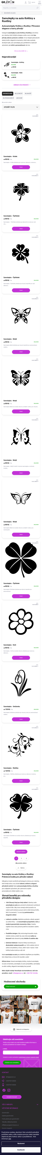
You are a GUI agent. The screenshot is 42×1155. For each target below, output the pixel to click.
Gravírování (5, 1112)
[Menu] (39, 2)
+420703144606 (11, 1081)
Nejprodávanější (8, 98)
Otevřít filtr (9, 107)
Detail (21, 167)
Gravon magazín (7, 1128)
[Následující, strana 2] (21, 858)
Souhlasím (21, 1150)
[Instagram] (8, 1090)
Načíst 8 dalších (21, 851)
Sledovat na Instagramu (22, 1029)
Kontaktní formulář (12, 1097)
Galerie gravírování (7, 1116)
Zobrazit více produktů (21, 85)
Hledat (37, 8)
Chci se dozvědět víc (20, 51)
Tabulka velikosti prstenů (9, 1122)
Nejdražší (28, 93)
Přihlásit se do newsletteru (12, 1062)
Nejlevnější (18, 93)
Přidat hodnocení (10, 986)
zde (9, 1139)
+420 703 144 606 (32, 973)
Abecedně (19, 98)
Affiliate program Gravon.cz (10, 1125)
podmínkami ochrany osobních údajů (29, 1057)
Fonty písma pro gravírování (10, 1119)
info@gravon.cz (18, 973)
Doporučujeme (7, 93)
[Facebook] (3, 1090)
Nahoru (23, 868)
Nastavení (21, 1143)
